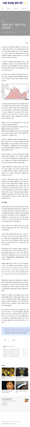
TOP (27, 422)
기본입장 (8, 8)
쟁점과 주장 (24, 8)
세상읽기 (16, 8)
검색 (24, 3)
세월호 (4, 346)
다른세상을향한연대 (6, 399)
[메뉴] (27, 3)
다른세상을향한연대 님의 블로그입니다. (9, 401)
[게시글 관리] (9, 340)
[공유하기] (7, 340)
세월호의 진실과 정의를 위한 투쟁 (10, 354)
